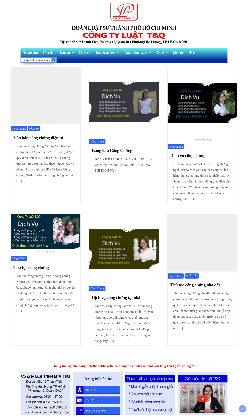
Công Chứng (19, 128)
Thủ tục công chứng (31, 267)
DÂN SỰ (34, 128)
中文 (192, 52)
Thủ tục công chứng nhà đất (196, 285)
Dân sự (65, 52)
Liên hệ (178, 52)
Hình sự (84, 52)
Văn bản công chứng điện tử (38, 137)
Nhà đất (48, 52)
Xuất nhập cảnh (136, 52)
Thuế (160, 52)
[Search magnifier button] (53, 60)
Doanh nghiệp (105, 52)
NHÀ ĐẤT (192, 276)
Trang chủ (30, 52)
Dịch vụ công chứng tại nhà (116, 297)
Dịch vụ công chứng (187, 155)
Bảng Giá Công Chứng (112, 150)
